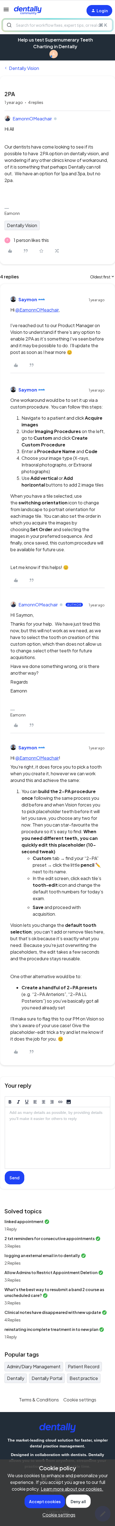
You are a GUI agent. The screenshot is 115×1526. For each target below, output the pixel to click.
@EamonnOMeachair (37, 310)
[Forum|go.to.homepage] (28, 10)
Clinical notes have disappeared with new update (52, 1312)
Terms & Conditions (39, 1400)
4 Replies (12, 1319)
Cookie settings (79, 1400)
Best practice (84, 1378)
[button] (6, 11)
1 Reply (10, 1228)
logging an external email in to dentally (42, 1255)
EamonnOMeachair (32, 119)
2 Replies (12, 1262)
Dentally (15, 1378)
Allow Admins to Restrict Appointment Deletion (50, 1272)
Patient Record (83, 1366)
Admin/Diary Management (34, 1366)
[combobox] (57, 25)
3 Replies (12, 1245)
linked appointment (24, 1221)
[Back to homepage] (57, 1431)
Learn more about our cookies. (72, 1489)
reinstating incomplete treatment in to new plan (51, 1329)
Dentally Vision (24, 68)
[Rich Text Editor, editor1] (57, 1137)
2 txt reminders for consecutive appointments (49, 1238)
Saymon (27, 299)
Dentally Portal (47, 1378)
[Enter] (9, 25)
